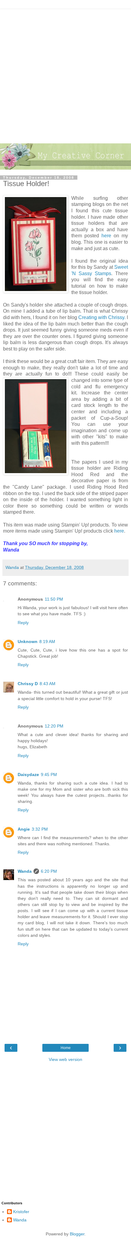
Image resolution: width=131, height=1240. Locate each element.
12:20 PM (54, 726)
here (107, 235)
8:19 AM (47, 641)
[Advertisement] (65, 74)
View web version (65, 1059)
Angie (24, 829)
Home (66, 1048)
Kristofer (21, 1211)
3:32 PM (40, 829)
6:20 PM (49, 871)
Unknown (27, 641)
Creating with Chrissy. (102, 317)
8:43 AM (47, 683)
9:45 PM (49, 774)
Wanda (25, 871)
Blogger (77, 1233)
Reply (23, 622)
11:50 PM (54, 599)
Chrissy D (28, 683)
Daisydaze (28, 774)
